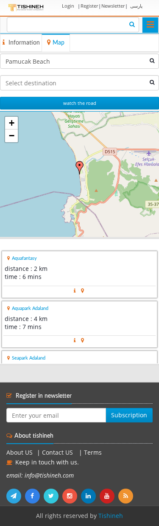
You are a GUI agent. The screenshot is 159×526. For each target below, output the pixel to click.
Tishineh (110, 516)
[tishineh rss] (126, 496)
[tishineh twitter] (53, 496)
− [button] (11, 135)
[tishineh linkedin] (90, 496)
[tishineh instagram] (71, 496)
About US (19, 452)
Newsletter (113, 6)
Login (68, 6)
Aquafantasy (24, 258)
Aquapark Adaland (30, 308)
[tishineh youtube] (109, 496)
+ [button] (11, 123)
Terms (93, 452)
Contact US (58, 452)
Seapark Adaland (28, 358)
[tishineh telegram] (15, 496)
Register (89, 6)
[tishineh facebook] (34, 496)
